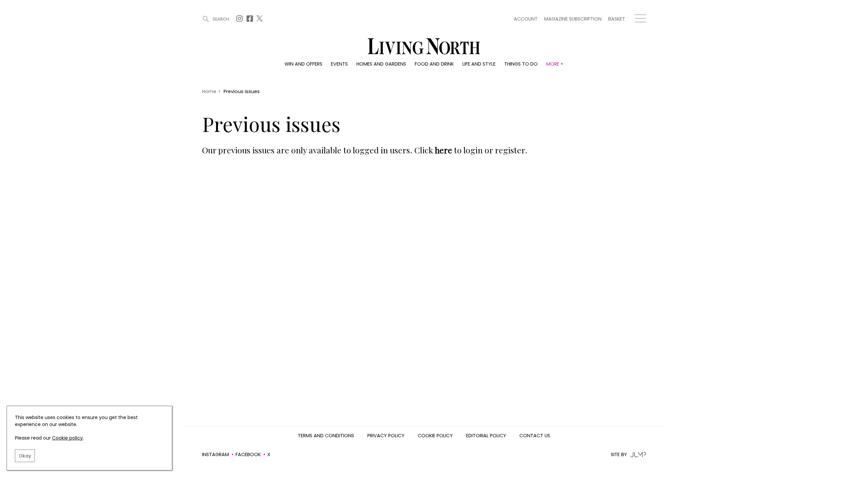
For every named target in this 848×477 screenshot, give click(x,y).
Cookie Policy (435, 436)
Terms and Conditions (326, 436)
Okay (25, 455)
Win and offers (303, 64)
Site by (619, 454)
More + (554, 64)
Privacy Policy (385, 436)
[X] (260, 20)
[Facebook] (250, 20)
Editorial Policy (486, 436)
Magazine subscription (573, 19)
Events (339, 64)
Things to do (521, 64)
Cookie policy (67, 438)
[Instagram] (240, 20)
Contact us (534, 436)
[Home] (424, 47)
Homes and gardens (381, 64)
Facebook (248, 454)
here (443, 149)
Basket (616, 19)
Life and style (479, 64)
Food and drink (434, 64)
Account (526, 19)
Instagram (215, 454)
